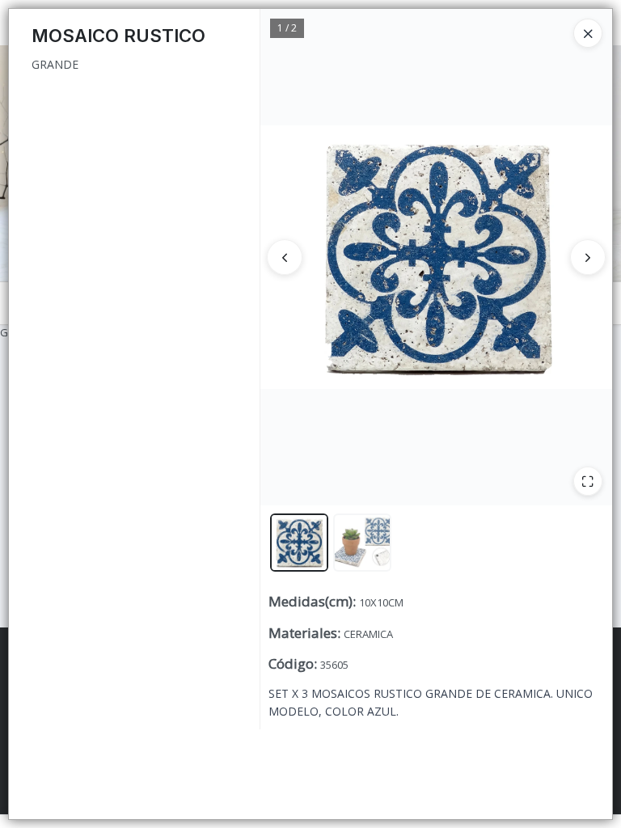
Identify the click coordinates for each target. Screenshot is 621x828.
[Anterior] (284, 257)
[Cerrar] (587, 33)
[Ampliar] (587, 481)
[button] (299, 542)
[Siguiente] (588, 257)
